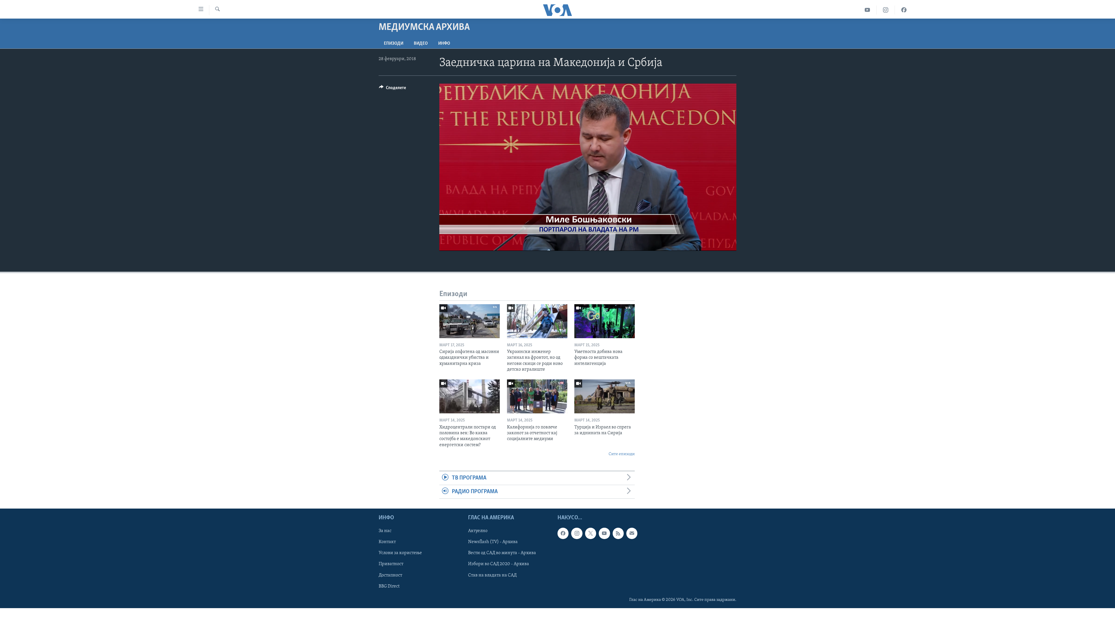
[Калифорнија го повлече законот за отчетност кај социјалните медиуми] (537, 396)
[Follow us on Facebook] (563, 533)
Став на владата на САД (492, 575)
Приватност (391, 564)
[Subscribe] (631, 533)
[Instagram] (886, 10)
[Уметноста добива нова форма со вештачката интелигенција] (604, 321)
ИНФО (444, 43)
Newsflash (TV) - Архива (493, 542)
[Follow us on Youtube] (604, 533)
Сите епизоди (622, 454)
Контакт (387, 542)
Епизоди (393, 43)
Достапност (390, 575)
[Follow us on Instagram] (576, 533)
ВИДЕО (421, 43)
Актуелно (478, 531)
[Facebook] (904, 10)
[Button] (392, 89)
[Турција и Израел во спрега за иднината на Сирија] (604, 396)
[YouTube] (867, 10)
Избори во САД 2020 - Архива (498, 564)
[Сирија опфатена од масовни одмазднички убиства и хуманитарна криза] (469, 321)
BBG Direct (389, 586)
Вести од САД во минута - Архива (502, 553)
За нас (385, 531)
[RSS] (618, 533)
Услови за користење (400, 553)
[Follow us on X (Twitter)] (590, 533)
